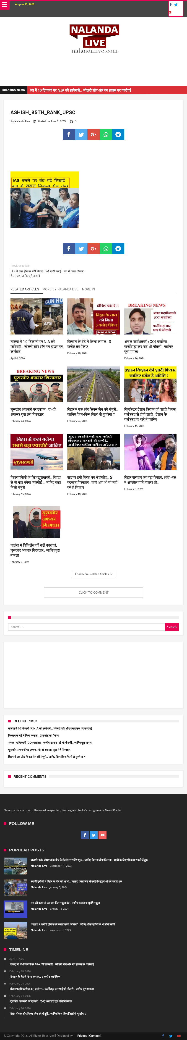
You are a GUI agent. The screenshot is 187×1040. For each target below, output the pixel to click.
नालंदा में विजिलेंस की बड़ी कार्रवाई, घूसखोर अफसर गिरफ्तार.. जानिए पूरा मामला (35, 550)
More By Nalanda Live (61, 289)
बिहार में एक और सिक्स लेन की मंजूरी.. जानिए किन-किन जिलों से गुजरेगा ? (92, 412)
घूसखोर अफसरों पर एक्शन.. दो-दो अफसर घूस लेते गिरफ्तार (33, 412)
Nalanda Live (22, 121)
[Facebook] (170, 5)
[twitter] (81, 134)
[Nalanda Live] (93, 21)
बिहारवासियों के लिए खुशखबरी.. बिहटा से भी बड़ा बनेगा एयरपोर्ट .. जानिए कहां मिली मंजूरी (35, 482)
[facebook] (69, 134)
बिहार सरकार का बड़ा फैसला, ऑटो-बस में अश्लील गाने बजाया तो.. (150, 480)
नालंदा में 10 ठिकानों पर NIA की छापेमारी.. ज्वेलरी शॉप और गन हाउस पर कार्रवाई (61, 90)
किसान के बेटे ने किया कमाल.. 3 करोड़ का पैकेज (89, 344)
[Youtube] (169, 12)
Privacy (82, 1036)
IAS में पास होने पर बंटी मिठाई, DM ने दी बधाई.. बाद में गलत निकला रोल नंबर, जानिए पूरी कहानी (47, 271)
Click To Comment (94, 592)
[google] (93, 134)
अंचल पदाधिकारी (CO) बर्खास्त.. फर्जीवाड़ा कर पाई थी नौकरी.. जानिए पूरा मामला (148, 346)
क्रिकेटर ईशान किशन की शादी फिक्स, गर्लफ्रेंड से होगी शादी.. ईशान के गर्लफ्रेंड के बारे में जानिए (150, 414)
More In (89, 289)
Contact (94, 1036)
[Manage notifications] (8, 1031)
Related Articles (24, 289)
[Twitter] (176, 5)
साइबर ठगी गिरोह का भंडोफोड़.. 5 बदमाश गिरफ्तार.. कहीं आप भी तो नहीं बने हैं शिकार (92, 482)
